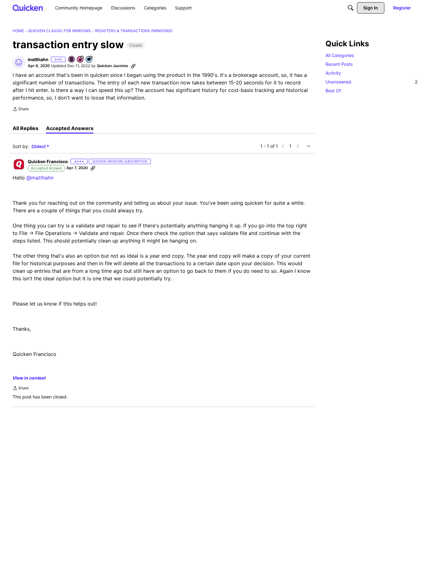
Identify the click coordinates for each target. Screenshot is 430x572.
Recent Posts (339, 64)
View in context (29, 377)
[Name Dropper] (72, 60)
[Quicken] (28, 8)
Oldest (39, 147)
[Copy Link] (133, 66)
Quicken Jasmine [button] (112, 65)
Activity (333, 73)
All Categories (339, 55)
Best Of (333, 90)
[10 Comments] (89, 60)
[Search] (350, 8)
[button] (19, 62)
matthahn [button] (38, 59)
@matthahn (40, 177)
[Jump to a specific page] (308, 146)
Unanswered (371, 81)
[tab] (25, 128)
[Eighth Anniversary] (80, 60)
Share (21, 109)
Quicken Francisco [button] (48, 161)
